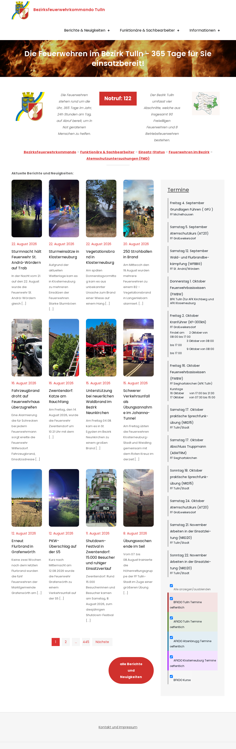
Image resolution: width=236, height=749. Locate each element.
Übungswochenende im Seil (137, 543)
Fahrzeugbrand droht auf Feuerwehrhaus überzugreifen (26, 399)
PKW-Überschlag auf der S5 (63, 546)
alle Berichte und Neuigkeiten (131, 670)
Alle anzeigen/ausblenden (192, 589)
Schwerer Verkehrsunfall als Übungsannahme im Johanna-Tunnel (137, 404)
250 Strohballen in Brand (137, 254)
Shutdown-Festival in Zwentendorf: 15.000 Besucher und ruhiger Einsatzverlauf (100, 554)
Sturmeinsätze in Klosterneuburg (64, 254)
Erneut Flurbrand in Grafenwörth (23, 546)
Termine (178, 189)
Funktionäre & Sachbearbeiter (147, 30)
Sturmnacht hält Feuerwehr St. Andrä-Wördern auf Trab (26, 260)
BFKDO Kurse (182, 680)
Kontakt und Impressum (118, 727)
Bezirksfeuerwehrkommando (50, 152)
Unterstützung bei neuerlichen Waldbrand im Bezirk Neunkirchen (100, 401)
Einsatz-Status (152, 152)
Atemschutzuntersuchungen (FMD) (118, 158)
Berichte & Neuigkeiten (84, 30)
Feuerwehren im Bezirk (189, 152)
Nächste (102, 642)
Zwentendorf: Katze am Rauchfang (61, 396)
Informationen (202, 30)
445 (86, 642)
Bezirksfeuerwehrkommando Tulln (69, 9)
